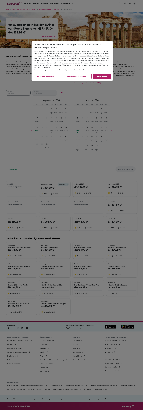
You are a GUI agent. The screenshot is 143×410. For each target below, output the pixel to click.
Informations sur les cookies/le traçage (81, 70)
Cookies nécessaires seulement (75, 76)
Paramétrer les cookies (45, 76)
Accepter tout (102, 76)
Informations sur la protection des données (46, 70)
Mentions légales (64, 70)
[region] (72, 61)
